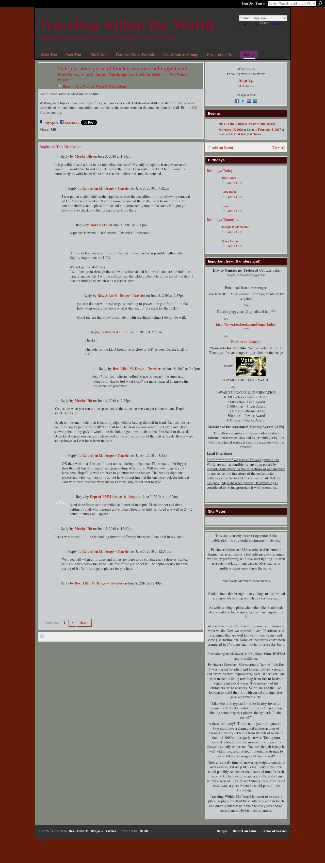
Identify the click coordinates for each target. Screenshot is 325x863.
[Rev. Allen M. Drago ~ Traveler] (46, 78)
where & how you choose (245, 134)
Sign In (260, 3)
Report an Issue (244, 831)
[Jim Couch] (213, 185)
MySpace (52, 122)
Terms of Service (274, 831)
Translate (277, 23)
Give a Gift (234, 183)
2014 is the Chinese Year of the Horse (246, 123)
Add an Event (222, 147)
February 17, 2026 (230, 129)
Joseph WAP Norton (235, 226)
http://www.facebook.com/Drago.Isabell (246, 324)
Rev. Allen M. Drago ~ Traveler (97, 74)
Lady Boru (228, 191)
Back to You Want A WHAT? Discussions (94, 86)
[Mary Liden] (213, 248)
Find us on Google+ (246, 341)
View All (278, 147)
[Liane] (213, 213)
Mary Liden (229, 241)
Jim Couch (228, 177)
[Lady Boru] (213, 199)
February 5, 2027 (269, 129)
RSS (42, 636)
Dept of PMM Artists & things (113, 496)
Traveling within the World (126, 24)
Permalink (57, 157)
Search (320, 3)
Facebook (72, 122)
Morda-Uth (83, 156)
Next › (84, 622)
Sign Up (247, 3)
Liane (225, 206)
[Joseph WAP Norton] (213, 234)
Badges (222, 831)
